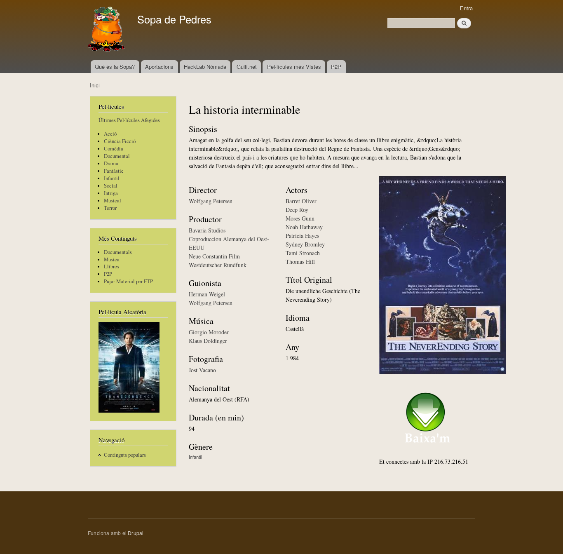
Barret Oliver (301, 201)
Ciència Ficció (120, 141)
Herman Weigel (207, 294)
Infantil (112, 178)
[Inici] (107, 30)
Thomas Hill (300, 261)
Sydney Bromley (305, 244)
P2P (336, 66)
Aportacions (159, 66)
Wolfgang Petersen (210, 201)
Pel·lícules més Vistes (294, 66)
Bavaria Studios (207, 230)
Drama (111, 163)
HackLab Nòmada (205, 66)
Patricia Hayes (302, 235)
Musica (112, 259)
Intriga (111, 193)
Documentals (118, 252)
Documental (117, 156)
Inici (95, 85)
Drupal (135, 532)
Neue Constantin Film (214, 256)
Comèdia (113, 148)
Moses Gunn (300, 218)
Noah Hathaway (304, 227)
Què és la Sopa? (115, 66)
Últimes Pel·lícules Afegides (129, 120)
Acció (110, 133)
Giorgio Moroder (209, 332)
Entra (466, 8)
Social (110, 185)
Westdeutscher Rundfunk (217, 265)
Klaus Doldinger (208, 341)
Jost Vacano (202, 370)
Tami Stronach (303, 253)
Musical (112, 200)
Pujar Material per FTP (128, 281)
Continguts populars (125, 454)
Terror (110, 207)
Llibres (111, 266)
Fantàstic (114, 170)
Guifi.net (247, 66)
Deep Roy (297, 210)
